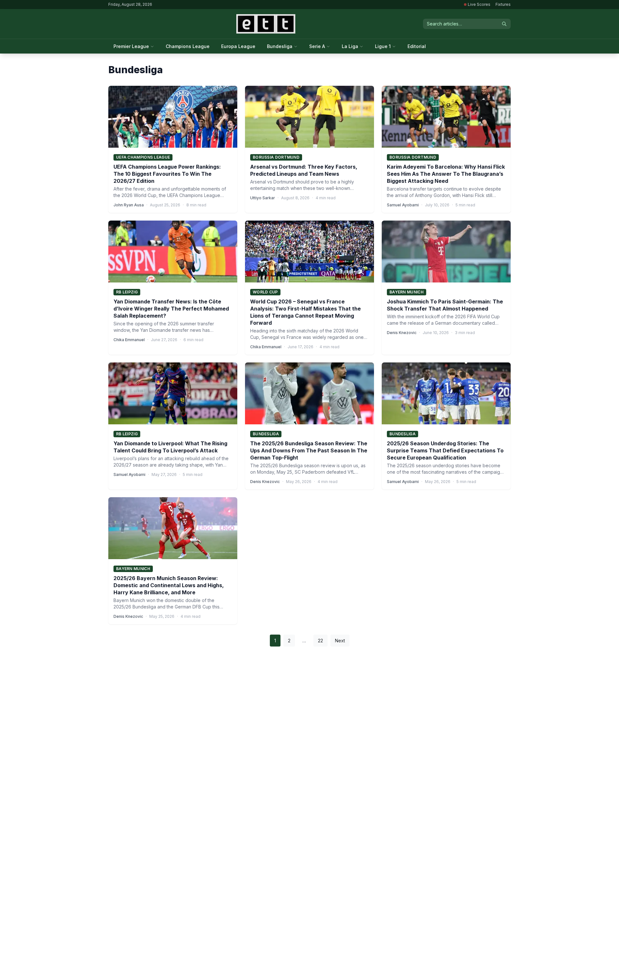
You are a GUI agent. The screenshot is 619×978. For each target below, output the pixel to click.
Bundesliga (279, 46)
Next (340, 640)
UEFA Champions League (143, 157)
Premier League (131, 46)
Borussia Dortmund (276, 157)
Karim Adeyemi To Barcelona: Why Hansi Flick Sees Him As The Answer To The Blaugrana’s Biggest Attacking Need (446, 173)
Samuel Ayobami (403, 205)
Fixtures (503, 4)
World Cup (265, 292)
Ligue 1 (383, 46)
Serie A (317, 46)
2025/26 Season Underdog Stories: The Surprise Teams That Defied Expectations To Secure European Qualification (445, 450)
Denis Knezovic (402, 332)
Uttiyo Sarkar (262, 197)
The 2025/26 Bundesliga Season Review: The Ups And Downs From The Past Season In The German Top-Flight (308, 450)
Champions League (188, 46)
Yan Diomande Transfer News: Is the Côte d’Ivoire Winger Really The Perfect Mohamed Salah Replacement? (171, 308)
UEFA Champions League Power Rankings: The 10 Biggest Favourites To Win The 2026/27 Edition (167, 173)
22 (320, 640)
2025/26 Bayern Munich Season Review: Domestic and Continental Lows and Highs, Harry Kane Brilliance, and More (168, 585)
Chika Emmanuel (129, 339)
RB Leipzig (127, 292)
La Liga (350, 46)
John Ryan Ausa (128, 205)
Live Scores (479, 4)
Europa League (238, 46)
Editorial (417, 46)
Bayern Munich (406, 292)
